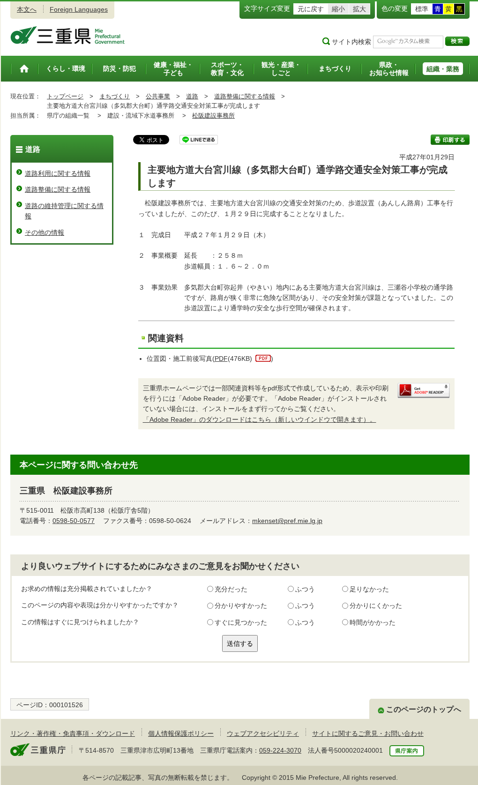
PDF (221, 358)
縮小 (338, 9)
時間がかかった (373, 622)
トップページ (65, 96)
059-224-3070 (280, 750)
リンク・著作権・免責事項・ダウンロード (72, 733)
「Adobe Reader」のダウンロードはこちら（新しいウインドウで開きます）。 (259, 419)
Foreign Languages (79, 9)
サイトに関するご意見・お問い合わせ (368, 733)
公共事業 (158, 96)
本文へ (27, 9)
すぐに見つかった (241, 622)
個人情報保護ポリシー (181, 733)
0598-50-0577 (73, 520)
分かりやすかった (241, 605)
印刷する (450, 140)
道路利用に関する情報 (57, 173)
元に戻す (311, 9)
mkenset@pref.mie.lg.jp (287, 520)
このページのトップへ (423, 709)
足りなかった (369, 589)
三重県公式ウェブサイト (67, 35)
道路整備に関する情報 (244, 96)
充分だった (231, 589)
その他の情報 (44, 232)
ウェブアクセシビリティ (263, 733)
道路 (192, 96)
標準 (421, 9)
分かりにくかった (376, 605)
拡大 (359, 9)
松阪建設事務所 (213, 115)
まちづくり (114, 96)
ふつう (305, 589)
